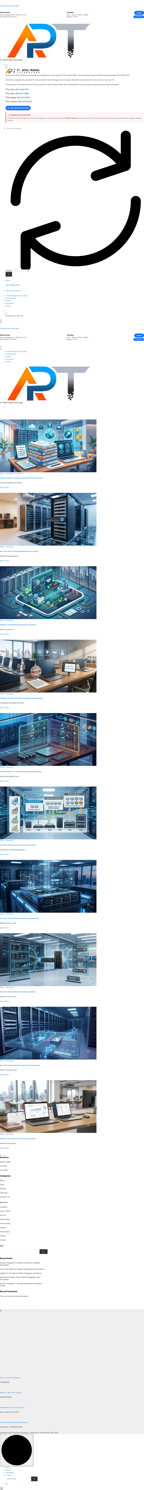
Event (2, 1185)
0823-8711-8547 (23, 97)
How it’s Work (5, 1211)
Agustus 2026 (5, 1162)
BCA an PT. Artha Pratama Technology (10, 1377)
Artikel (8, 306)
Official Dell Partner (13, 291)
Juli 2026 (3, 1166)
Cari (1, 1246)
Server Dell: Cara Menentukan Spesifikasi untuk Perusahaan (19, 918)
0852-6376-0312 (25, 101)
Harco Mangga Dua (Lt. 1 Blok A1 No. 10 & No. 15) (12, 1407)
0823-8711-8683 (22, 93)
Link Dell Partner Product (19, 108)
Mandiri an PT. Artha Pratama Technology (11, 1392)
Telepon (139, 13)
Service (3, 1215)
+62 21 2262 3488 (12, 285)
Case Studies (5, 1219)
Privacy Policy (5, 1223)
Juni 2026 (3, 1170)
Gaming (3, 1189)
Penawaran (10, 303)
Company (3, 1207)
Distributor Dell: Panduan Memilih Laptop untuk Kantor (18, 1138)
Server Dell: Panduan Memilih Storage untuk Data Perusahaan (20, 1065)
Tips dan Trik (19, 473)
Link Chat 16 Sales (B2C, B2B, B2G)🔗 (10, 5)
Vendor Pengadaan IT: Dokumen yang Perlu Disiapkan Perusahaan (21, 478)
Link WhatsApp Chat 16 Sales (16, 296)
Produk (8, 301)
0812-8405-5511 (22, 89)
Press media (4, 1232)
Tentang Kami (11, 298)
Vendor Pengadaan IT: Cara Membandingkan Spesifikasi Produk (20, 771)
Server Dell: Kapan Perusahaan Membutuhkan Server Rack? (19, 551)
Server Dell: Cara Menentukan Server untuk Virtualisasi (18, 845)
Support (3, 1228)
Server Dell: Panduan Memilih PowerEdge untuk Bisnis (17, 992)
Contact (3, 1240)
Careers (3, 1236)
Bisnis (2, 473)
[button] (1, 1488)
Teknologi (9, 473)
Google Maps (138, 16)
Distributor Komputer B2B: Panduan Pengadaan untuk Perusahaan (21, 698)
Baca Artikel (4, 487)
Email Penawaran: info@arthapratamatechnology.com (14, 1422)
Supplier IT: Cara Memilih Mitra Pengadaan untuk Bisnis (18, 625)
